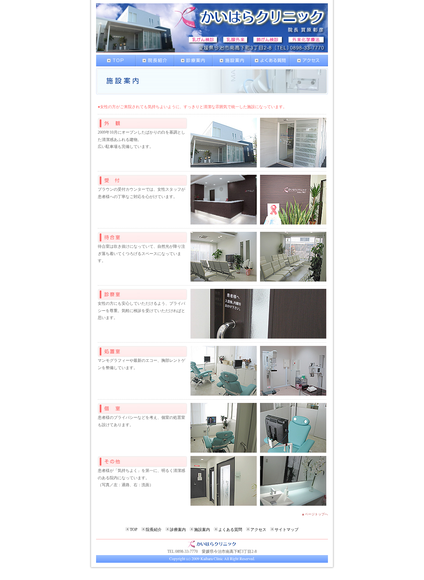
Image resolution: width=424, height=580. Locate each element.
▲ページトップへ (314, 514)
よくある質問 (230, 529)
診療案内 (178, 529)
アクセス (258, 529)
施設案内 (202, 529)
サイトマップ (286, 529)
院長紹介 (154, 529)
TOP (133, 529)
